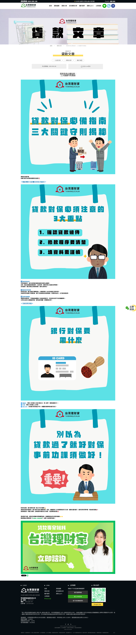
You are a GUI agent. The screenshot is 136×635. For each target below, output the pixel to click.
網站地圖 (48, 598)
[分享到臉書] (105, 1)
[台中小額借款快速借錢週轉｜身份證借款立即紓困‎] (68, 26)
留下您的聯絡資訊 (78, 600)
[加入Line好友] (104, 6)
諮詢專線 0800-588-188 (29, 1)
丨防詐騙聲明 (63, 627)
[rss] (108, 1)
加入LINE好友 (78, 596)
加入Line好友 (86, 66)
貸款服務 (58, 588)
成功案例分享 (60, 591)
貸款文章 (59, 45)
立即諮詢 (46, 596)
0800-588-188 (29, 601)
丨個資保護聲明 (57, 627)
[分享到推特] (107, 1)
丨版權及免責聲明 (70, 627)
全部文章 (58, 60)
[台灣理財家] (28, 5)
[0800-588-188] (109, 6)
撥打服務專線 (78, 592)
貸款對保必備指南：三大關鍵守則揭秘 (76, 45)
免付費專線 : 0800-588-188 (49, 66)
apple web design (68, 629)
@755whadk (30, 603)
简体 (114, 1)
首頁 (51, 45)
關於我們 (79, 60)
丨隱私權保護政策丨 (78, 627)
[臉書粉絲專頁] (113, 6)
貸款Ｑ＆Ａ (59, 593)
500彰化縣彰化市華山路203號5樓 (30, 595)
